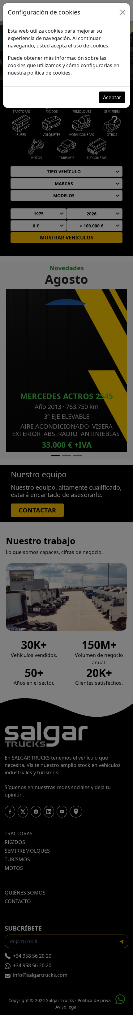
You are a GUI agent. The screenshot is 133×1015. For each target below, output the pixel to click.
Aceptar (112, 97)
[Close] (123, 12)
